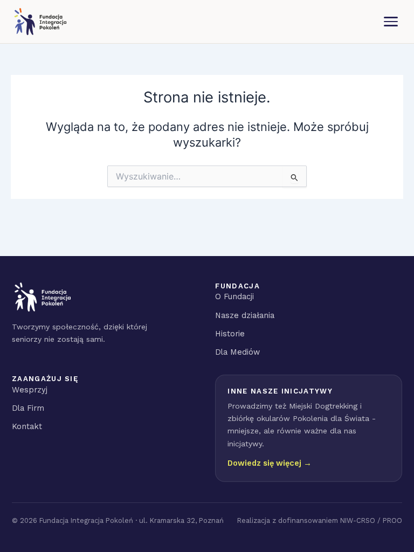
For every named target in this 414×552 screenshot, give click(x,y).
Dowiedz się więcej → (269, 463)
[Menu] (391, 21)
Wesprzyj (29, 390)
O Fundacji (234, 296)
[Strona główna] (39, 22)
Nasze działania (244, 315)
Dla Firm (28, 408)
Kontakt (27, 426)
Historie (230, 334)
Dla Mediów (237, 352)
